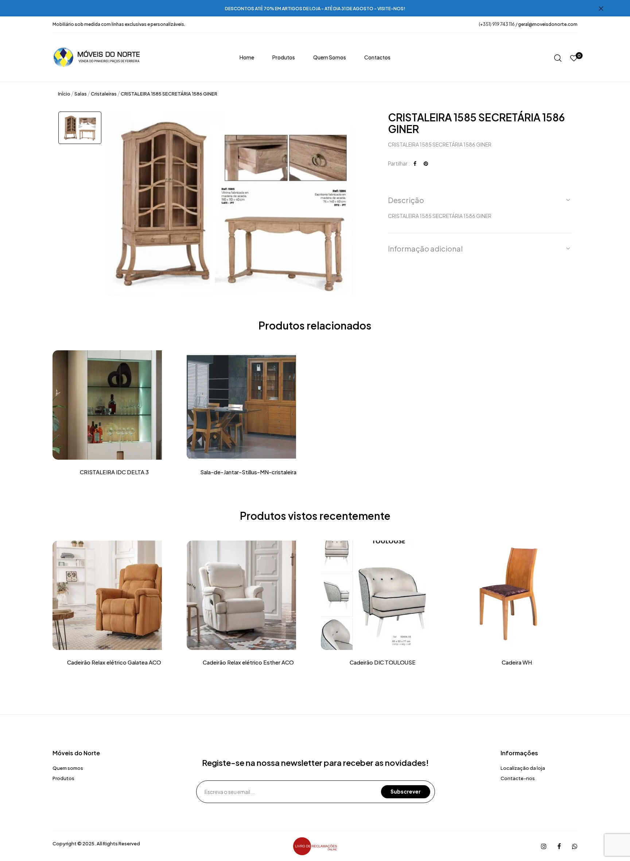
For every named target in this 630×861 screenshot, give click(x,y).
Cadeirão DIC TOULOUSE (383, 662)
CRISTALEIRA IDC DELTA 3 (114, 472)
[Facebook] (414, 163)
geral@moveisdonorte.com (548, 24)
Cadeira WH (517, 662)
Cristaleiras (104, 94)
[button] (480, 200)
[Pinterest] (426, 163)
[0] (574, 58)
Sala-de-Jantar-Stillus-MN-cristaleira (248, 472)
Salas (80, 94)
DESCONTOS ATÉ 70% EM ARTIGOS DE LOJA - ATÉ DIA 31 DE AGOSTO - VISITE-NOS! (315, 8)
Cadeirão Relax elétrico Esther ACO (248, 662)
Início (64, 94)
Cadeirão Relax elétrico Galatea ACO (114, 662)
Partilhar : (399, 163)
